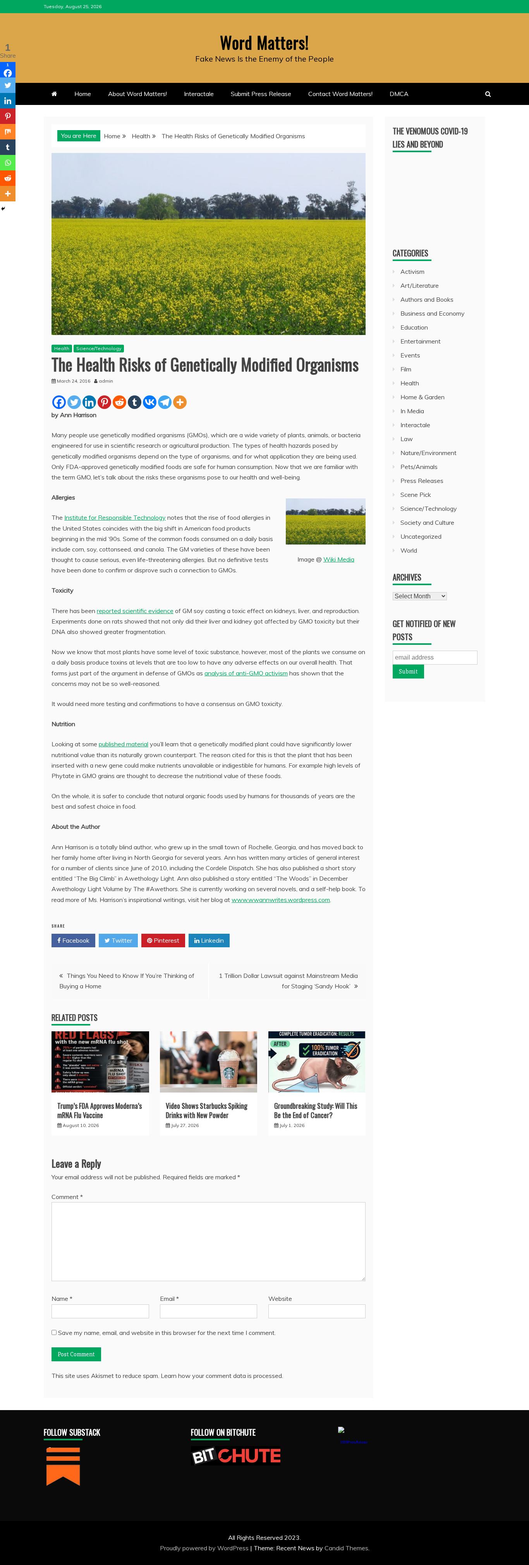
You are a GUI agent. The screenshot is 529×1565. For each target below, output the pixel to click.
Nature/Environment (428, 453)
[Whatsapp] (7, 162)
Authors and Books (426, 299)
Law (406, 439)
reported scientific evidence (135, 611)
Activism (412, 271)
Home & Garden (422, 397)
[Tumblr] (134, 402)
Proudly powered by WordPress (205, 1548)
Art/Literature (419, 285)
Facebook (75, 940)
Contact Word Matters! (340, 94)
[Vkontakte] (149, 402)
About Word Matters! (137, 94)
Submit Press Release (261, 94)
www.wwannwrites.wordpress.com (281, 900)
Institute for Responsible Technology (115, 517)
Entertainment (420, 341)
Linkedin (211, 940)
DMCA (399, 94)
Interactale (199, 94)
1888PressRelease (354, 1442)
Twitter (121, 940)
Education (414, 327)
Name (62, 1298)
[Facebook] (59, 402)
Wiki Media (338, 559)
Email (169, 1298)
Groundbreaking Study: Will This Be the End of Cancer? (315, 1110)
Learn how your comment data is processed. (222, 1375)
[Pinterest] (104, 402)
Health (61, 348)
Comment (67, 1197)
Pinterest (165, 940)
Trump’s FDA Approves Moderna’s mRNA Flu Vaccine (99, 1110)
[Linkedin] (89, 402)
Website (280, 1298)
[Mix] (7, 131)
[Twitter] (74, 402)
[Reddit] (119, 402)
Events (410, 355)
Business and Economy (432, 313)
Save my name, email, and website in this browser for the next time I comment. (167, 1333)
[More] (180, 402)
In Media (412, 411)
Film (405, 369)
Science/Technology (98, 348)
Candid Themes (346, 1548)
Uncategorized (420, 536)
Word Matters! (264, 42)
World (408, 550)
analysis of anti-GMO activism (246, 673)
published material (123, 744)
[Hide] (3, 209)
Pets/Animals (419, 467)
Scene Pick (415, 494)
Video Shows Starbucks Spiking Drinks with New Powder (206, 1110)
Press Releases (421, 480)
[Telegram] (165, 402)
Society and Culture (427, 522)
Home (82, 94)
